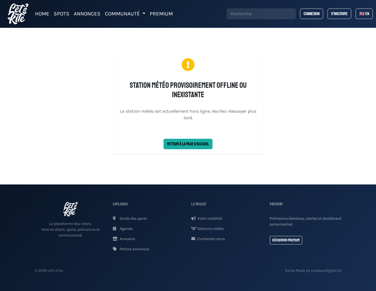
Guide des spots (133, 218)
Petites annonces (134, 249)
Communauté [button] (123, 13)
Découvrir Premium (286, 240)
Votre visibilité (209, 218)
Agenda (126, 228)
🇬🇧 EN (364, 14)
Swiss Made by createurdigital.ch (313, 270)
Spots (61, 13)
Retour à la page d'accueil (188, 144)
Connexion (312, 14)
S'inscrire (339, 14)
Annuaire (127, 238)
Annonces (87, 13)
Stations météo (210, 228)
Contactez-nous (211, 238)
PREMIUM (161, 13)
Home (42, 13)
